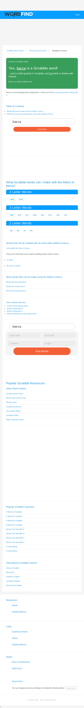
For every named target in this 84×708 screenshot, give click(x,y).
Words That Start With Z (15, 529)
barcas (11, 266)
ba (31, 230)
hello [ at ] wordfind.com (21, 662)
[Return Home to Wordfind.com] (19, 17)
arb (19, 215)
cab (57, 215)
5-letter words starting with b (17, 306)
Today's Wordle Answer (15, 420)
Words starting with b (15, 308)
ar (25, 230)
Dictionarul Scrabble (14, 585)
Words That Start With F (15, 538)
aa (11, 230)
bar (42, 215)
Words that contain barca (15, 286)
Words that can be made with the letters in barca (25, 111)
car (65, 215)
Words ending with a (14, 311)
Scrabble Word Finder (14, 394)
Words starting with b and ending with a (22, 314)
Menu (78, 15)
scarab (17, 266)
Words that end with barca (16, 291)
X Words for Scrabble (14, 521)
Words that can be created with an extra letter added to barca (30, 114)
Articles (15, 605)
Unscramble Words (13, 411)
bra (50, 215)
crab (21, 199)
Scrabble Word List (19, 611)
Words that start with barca (16, 282)
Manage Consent (71, 688)
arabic (10, 260)
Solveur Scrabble (12, 568)
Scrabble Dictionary (13, 407)
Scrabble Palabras (13, 581)
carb (12, 199)
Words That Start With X (15, 542)
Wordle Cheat (11, 402)
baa (34, 215)
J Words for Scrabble (14, 512)
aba (12, 215)
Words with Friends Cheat (16, 398)
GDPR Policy (17, 668)
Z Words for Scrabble (14, 516)
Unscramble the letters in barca (18, 248)
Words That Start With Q (15, 533)
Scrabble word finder (20, 631)
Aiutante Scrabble (13, 577)
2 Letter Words (11, 547)
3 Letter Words (11, 551)
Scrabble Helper (12, 415)
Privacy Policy (17, 681)
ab (18, 230)
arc (27, 215)
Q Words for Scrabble (14, 525)
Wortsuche (10, 572)
